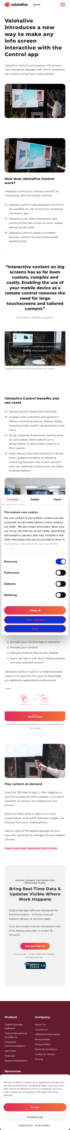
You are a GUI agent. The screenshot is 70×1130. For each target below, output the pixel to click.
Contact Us (41, 1029)
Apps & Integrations (16, 1060)
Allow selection (35, 619)
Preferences (35, 1117)
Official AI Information (47, 1034)
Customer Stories (45, 1054)
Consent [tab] (12, 499)
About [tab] (57, 499)
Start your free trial (35, 946)
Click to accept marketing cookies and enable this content (35, 348)
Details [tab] (35, 499)
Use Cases (10, 1050)
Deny (35, 628)
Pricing (39, 1059)
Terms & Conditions (46, 1049)
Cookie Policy (25, 1125)
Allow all (35, 610)
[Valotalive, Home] (16, 4)
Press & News (42, 1039)
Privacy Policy (42, 1125)
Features (10, 1055)
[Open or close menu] (62, 4)
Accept (35, 1107)
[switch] (61, 573)
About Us (40, 1024)
